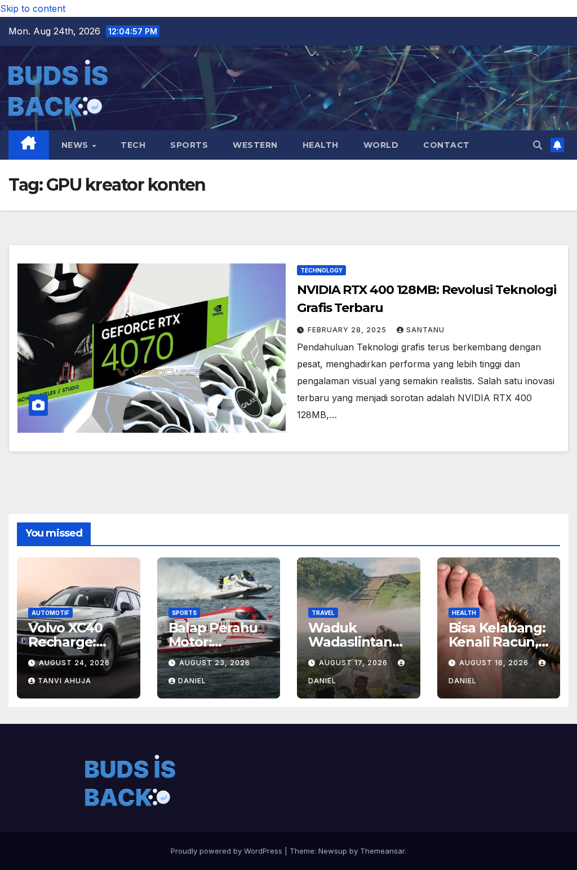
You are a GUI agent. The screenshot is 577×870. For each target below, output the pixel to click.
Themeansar (382, 850)
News (76, 145)
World (381, 145)
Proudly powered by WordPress (228, 850)
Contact (446, 145)
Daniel (192, 680)
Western (255, 145)
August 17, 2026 (354, 662)
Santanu (425, 330)
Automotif (50, 612)
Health (321, 145)
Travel (323, 612)
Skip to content (32, 8)
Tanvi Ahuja (64, 680)
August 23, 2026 (214, 662)
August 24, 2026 (74, 662)
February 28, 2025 (348, 330)
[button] (537, 145)
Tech (133, 145)
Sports (189, 145)
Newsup (332, 850)
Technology (321, 270)
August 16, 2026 (495, 662)
